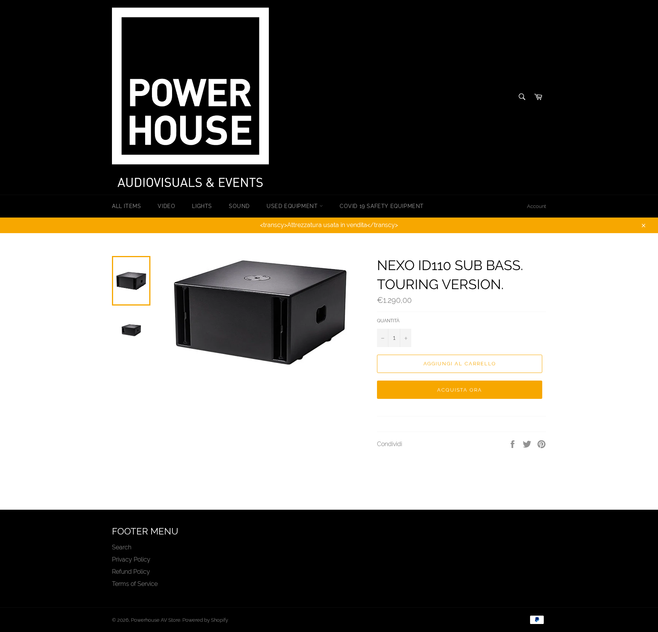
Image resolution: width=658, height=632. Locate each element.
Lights (202, 206)
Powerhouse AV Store (155, 620)
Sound (239, 206)
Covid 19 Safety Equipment (382, 206)
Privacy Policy (131, 559)
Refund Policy (131, 571)
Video (166, 206)
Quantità (388, 320)
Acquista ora (459, 390)
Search (121, 547)
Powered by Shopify (205, 620)
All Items (126, 206)
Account (536, 206)
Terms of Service (135, 583)
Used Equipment (293, 206)
